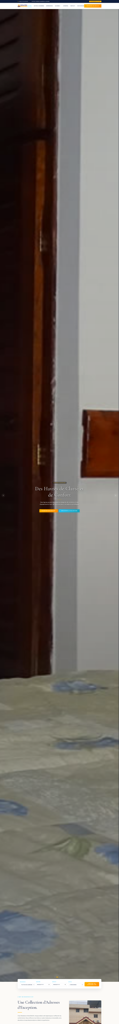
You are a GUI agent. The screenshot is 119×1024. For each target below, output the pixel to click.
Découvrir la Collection (69, 511)
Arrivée (38, 981)
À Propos (65, 5)
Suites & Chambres (39, 5)
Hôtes (70, 981)
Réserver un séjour (93, 5)
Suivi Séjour (80, 5)
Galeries (57, 5)
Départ (54, 981)
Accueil (29, 5)
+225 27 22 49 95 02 (23, 1)
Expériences (49, 5)
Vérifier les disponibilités (91, 984)
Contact (72, 5)
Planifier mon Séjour (48, 511)
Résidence (23, 981)
